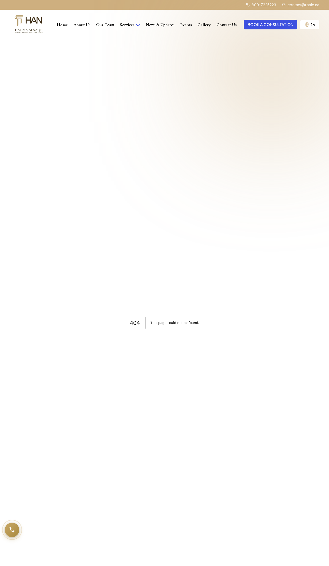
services (127, 24)
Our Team (105, 24)
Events (186, 24)
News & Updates (160, 24)
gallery (204, 24)
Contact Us (227, 24)
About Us (81, 24)
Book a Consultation (270, 24)
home (62, 24)
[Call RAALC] (12, 530)
